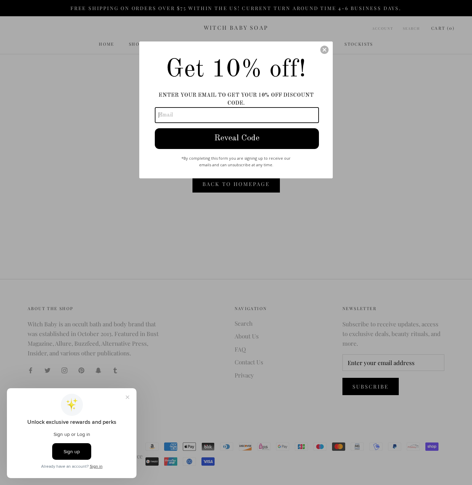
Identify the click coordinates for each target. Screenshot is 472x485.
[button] (324, 50)
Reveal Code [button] (236, 138)
